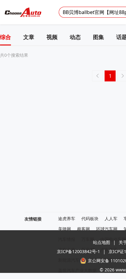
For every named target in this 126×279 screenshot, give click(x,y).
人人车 (111, 218)
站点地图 (101, 242)
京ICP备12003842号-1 (78, 251)
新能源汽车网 (71, 260)
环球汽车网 (106, 229)
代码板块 (89, 218)
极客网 (83, 229)
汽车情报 (66, 239)
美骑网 (64, 229)
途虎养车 (66, 218)
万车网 (87, 239)
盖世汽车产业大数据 (77, 270)
